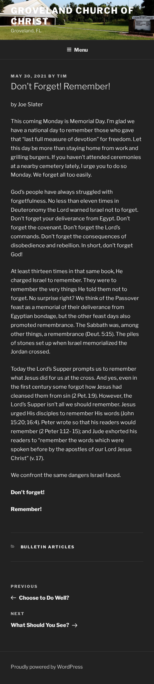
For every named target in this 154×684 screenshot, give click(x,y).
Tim (62, 76)
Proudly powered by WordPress (47, 667)
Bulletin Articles (48, 546)
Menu (81, 50)
